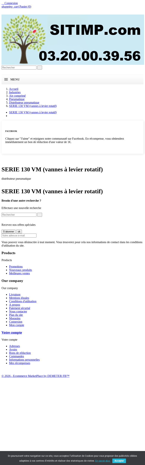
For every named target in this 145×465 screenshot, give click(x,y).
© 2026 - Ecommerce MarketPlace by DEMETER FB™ (35, 376)
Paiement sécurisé (19, 308)
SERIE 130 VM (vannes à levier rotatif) (33, 112)
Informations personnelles (24, 359)
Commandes (16, 356)
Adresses (14, 346)
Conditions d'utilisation (22, 301)
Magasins (14, 318)
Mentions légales (19, 297)
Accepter (119, 461)
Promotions (16, 266)
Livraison (14, 294)
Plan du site (16, 314)
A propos (14, 304)
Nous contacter (18, 311)
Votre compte (12, 332)
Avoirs (13, 349)
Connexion (15, 321)
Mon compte (16, 325)
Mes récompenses (19, 363)
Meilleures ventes (19, 273)
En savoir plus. (102, 461)
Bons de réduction (20, 352)
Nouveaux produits (20, 270)
